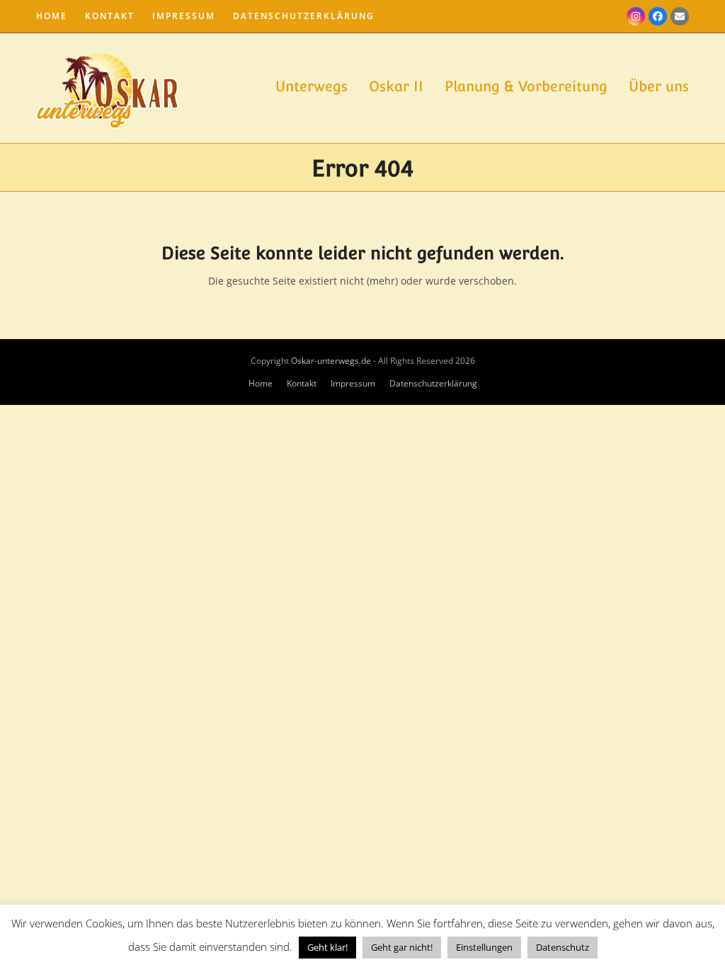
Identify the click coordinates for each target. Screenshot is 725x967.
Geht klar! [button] (327, 947)
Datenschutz (562, 947)
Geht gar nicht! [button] (402, 947)
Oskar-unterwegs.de (331, 361)
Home (261, 383)
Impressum (353, 383)
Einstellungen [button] (484, 947)
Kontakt (301, 383)
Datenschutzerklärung (433, 383)
